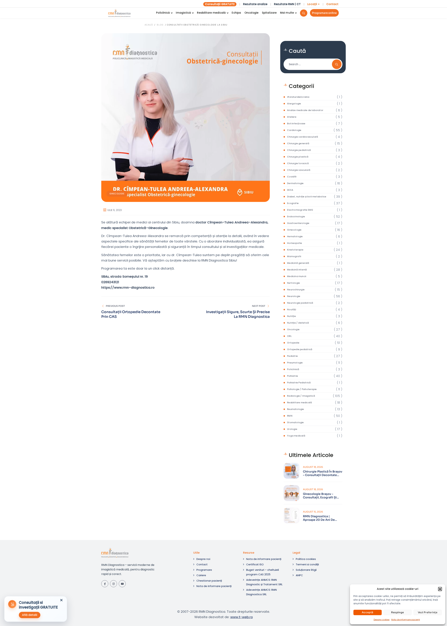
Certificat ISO (255, 564)
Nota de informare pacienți (405, 619)
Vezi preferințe (428, 612)
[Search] (303, 13)
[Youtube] (122, 583)
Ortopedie (293, 342)
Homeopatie (294, 243)
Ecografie (293, 203)
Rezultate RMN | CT (287, 4)
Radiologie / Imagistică (301, 396)
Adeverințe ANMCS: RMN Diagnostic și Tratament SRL (264, 582)
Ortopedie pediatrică (299, 349)
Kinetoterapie (295, 249)
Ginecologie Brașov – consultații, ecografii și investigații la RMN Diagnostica (320, 495)
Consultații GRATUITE (220, 4)
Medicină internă (297, 269)
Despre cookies (382, 619)
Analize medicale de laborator (305, 110)
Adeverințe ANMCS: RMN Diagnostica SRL (261, 592)
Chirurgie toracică (298, 163)
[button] (440, 589)
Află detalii (29, 615)
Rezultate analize (255, 4)
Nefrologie (293, 283)
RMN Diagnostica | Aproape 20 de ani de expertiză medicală (319, 518)
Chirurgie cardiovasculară (302, 136)
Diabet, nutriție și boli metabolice (306, 196)
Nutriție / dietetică (298, 322)
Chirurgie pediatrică (299, 150)
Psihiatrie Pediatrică (299, 382)
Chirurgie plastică (297, 156)
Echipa (236, 13)
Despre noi (203, 559)
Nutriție (291, 316)
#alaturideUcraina (298, 97)
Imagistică (183, 13)
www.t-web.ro (241, 617)
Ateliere (291, 117)
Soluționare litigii (306, 570)
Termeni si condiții (307, 564)
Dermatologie (295, 183)
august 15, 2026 (313, 511)
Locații (313, 4)
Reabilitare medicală (211, 13)
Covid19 (291, 176)
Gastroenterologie (298, 223)
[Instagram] (113, 583)
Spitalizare (269, 13)
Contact (332, 4)
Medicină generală (298, 263)
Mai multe (287, 13)
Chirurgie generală (298, 143)
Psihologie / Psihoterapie (302, 389)
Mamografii (294, 256)
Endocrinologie (296, 216)
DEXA (290, 190)
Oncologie (251, 13)
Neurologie (293, 296)
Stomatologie (295, 422)
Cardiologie (294, 130)
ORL (289, 336)
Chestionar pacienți (209, 580)
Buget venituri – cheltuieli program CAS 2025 (262, 572)
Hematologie (295, 236)
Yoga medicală (296, 435)
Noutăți (291, 309)
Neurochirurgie (296, 289)
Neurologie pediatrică (300, 303)
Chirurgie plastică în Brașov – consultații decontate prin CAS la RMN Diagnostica (322, 473)
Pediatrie (292, 356)
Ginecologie (116, 193)
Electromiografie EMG (300, 210)
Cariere (201, 575)
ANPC (299, 575)
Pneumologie (295, 362)
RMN (289, 415)
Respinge (397, 612)
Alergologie (294, 103)
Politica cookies (306, 559)
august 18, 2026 (313, 467)
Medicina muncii (296, 276)
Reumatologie (295, 409)
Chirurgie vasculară (298, 170)
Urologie (292, 429)
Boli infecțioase (296, 123)
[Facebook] (104, 583)
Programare (204, 570)
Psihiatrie (292, 376)
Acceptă (367, 612)
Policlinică (163, 13)
